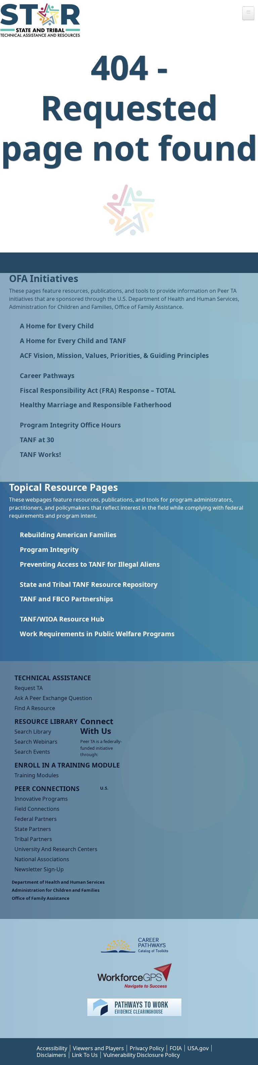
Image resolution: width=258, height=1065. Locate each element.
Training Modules (36, 775)
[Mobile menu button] (248, 13)
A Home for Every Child (57, 325)
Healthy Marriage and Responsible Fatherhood (95, 404)
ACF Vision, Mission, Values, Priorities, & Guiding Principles (114, 355)
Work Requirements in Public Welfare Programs (97, 633)
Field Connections (36, 809)
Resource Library (46, 721)
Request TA (28, 688)
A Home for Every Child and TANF (73, 340)
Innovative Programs (41, 798)
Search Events (32, 751)
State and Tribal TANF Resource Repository (89, 584)
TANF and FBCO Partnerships (66, 598)
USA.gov (198, 1048)
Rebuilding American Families (68, 534)
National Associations (41, 859)
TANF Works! (40, 454)
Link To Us (85, 1055)
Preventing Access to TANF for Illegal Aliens (90, 564)
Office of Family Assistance (41, 898)
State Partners (32, 829)
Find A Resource (34, 708)
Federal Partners (35, 819)
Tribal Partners (33, 839)
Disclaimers (51, 1055)
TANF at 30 (37, 439)
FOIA (176, 1048)
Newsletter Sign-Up (39, 869)
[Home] (42, 20)
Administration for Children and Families (55, 890)
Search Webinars (35, 741)
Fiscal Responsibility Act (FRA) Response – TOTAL (98, 390)
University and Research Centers (55, 849)
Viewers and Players (98, 1048)
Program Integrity (49, 549)
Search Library (32, 731)
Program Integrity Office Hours (70, 424)
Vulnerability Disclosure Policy (141, 1055)
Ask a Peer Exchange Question (53, 698)
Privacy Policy (147, 1048)
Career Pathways (47, 375)
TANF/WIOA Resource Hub (62, 618)
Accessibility (52, 1048)
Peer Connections (47, 788)
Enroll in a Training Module (67, 765)
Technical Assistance (52, 677)
